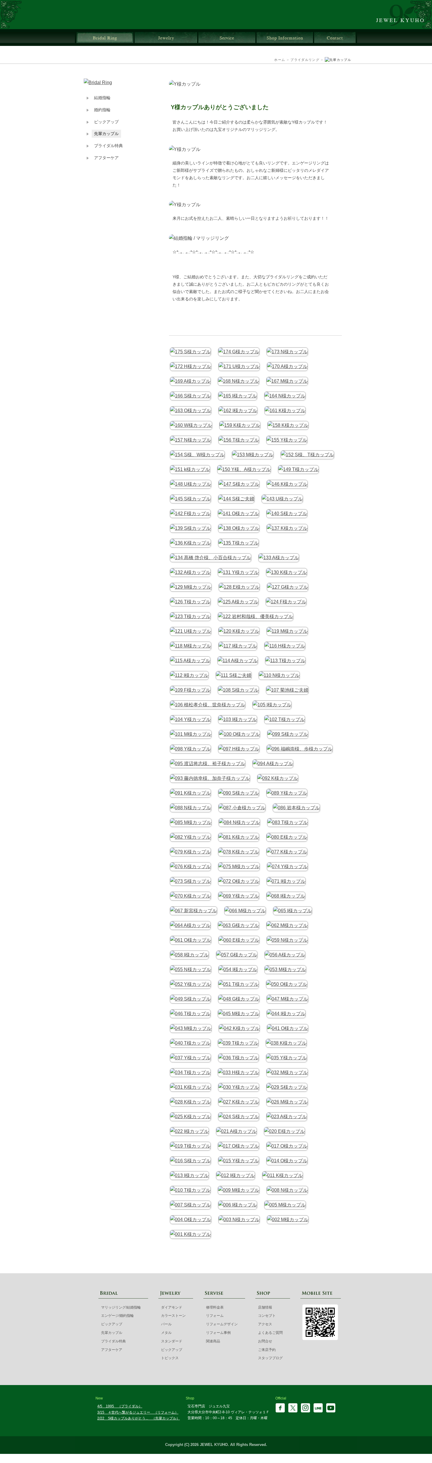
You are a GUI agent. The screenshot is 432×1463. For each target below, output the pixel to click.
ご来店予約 (267, 1350)
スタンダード (171, 1341)
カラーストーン (173, 1315)
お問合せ (335, 37)
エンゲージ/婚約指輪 (117, 1315)
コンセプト (267, 1315)
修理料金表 (215, 1307)
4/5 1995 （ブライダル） (119, 1406)
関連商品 (213, 1341)
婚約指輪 (102, 110)
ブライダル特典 (108, 146)
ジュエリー (166, 37)
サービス (226, 37)
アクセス (265, 1324)
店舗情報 (285, 37)
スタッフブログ (270, 1358)
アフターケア (106, 158)
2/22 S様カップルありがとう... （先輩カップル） (138, 1418)
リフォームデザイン (222, 1324)
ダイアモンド (171, 1307)
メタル (166, 1332)
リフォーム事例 (218, 1332)
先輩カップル (106, 134)
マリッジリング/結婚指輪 (121, 1307)
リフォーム (215, 1315)
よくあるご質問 (270, 1332)
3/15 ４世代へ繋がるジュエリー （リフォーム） (137, 1412)
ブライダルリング (104, 37)
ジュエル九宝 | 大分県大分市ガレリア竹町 (403, 14)
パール (166, 1324)
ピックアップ (106, 122)
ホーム (279, 59)
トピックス (170, 1358)
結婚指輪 (102, 98)
